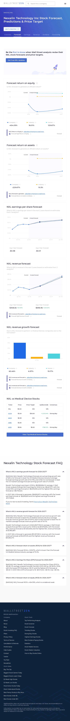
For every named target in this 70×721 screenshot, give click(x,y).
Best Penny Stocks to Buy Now (14, 692)
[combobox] (40, 3)
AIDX (9, 427)
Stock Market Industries (32, 650)
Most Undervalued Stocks (12, 689)
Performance (8, 647)
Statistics (27, 643)
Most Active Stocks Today (12, 686)
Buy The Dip (7, 669)
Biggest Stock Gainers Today (13, 673)
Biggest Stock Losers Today (12, 676)
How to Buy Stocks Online (33, 653)
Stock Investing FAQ (10, 630)
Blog (5, 627)
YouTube (6, 660)
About (6, 620)
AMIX (10, 418)
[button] (35, 471)
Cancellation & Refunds (11, 643)
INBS (10, 423)
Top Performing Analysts (32, 620)
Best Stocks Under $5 (10, 696)
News (5, 624)
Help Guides (7, 650)
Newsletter (7, 663)
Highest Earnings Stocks (32, 637)
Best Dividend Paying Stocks (34, 640)
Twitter (6, 656)
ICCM (10, 413)
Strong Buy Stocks (31, 633)
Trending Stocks (30, 630)
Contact (6, 653)
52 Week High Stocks (10, 679)
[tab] (8, 35)
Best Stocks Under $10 (11, 699)
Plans (5, 633)
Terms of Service (9, 640)
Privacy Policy (8, 637)
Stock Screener (29, 624)
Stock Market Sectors (31, 647)
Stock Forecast (29, 627)
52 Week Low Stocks (10, 682)
